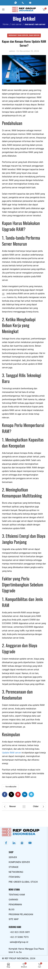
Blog (11, 909)
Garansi (13, 899)
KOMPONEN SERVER (19, 862)
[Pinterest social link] (18, 794)
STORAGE (14, 867)
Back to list (24, 806)
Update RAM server (11, 753)
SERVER (13, 857)
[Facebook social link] (4, 794)
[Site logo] (24, 9)
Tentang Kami (17, 894)
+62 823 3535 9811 (20, 932)
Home (6, 24)
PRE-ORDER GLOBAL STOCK (23, 881)
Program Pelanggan (21, 914)
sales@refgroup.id (19, 942)
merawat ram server (35, 24)
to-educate (10, 786)
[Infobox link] (16, 2)
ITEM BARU (14, 877)
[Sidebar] (3, 294)
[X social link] (11, 794)
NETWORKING (16, 872)
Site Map (14, 919)
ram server (17, 24)
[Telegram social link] (31, 794)
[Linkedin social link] (24, 794)
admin (12, 51)
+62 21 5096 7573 (19, 937)
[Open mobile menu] (3, 9)
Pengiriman (15, 904)
